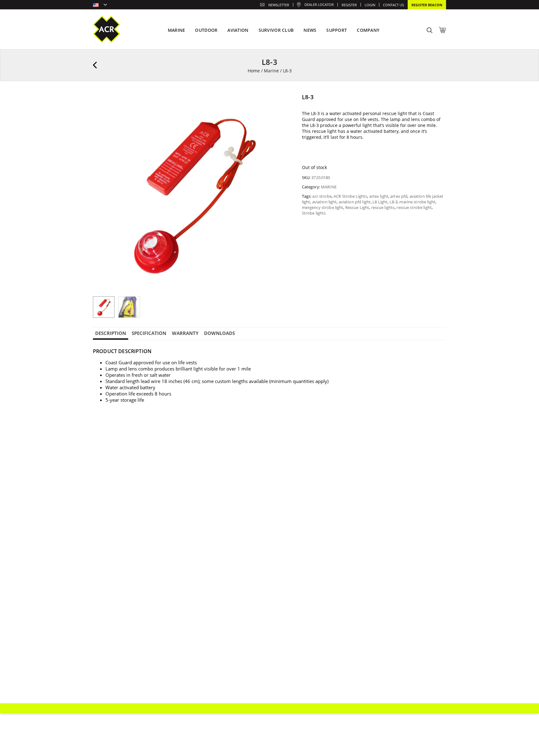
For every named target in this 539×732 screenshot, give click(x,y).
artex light (378, 196)
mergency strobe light (322, 207)
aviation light (324, 202)
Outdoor (206, 30)
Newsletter (278, 4)
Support (336, 30)
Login (370, 4)
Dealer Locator (319, 4)
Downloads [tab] (219, 333)
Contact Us (393, 4)
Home (254, 71)
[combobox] (100, 5)
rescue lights (383, 207)
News (309, 30)
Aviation (237, 30)
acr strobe (321, 196)
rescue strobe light (413, 207)
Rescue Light (357, 207)
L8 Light (379, 202)
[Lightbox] (283, 102)
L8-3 (394, 202)
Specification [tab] (149, 333)
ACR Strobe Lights (350, 196)
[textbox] (100, 5)
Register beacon (426, 4)
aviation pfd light (355, 202)
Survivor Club (276, 30)
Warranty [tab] (185, 333)
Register (349, 4)
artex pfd (398, 196)
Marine (271, 71)
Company (368, 30)
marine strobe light (417, 202)
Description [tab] (110, 333)
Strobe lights (314, 213)
